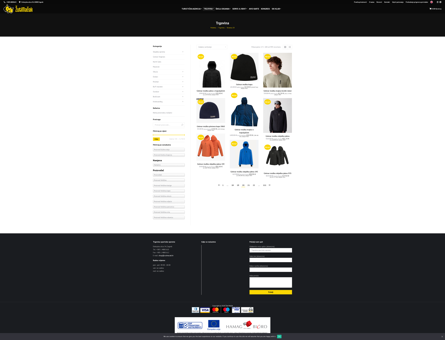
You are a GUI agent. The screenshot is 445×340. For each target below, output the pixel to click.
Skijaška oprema (159, 52)
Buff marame (158, 87)
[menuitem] (360, 2)
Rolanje (156, 82)
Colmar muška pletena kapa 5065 (211, 126)
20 (243, 185)
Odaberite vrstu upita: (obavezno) (262, 246)
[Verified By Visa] (236, 312)
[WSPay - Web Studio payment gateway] (247, 312)
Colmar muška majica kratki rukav (278, 91)
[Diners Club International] (195, 312)
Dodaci (155, 77)
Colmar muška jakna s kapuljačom (211, 91)
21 (249, 185)
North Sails (157, 62)
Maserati (156, 67)
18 (233, 185)
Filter (156, 139)
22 (254, 185)
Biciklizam (156, 97)
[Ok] (442, 336)
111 (264, 185)
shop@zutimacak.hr (166, 255)
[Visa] (205, 312)
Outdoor (156, 92)
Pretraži (182, 125)
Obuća (155, 72)
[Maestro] (226, 312)
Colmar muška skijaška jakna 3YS (277, 173)
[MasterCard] (215, 312)
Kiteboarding (157, 102)
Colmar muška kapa (244, 84)
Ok (279, 336)
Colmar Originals (159, 57)
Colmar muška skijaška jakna (277, 136)
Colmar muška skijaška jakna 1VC (211, 164)
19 (238, 185)
